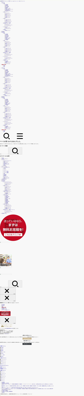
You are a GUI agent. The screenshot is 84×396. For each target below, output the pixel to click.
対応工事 (3, 2)
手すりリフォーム (8, 15)
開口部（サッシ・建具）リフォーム (9, 209)
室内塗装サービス (6, 163)
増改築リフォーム (8, 61)
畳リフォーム (2, 379)
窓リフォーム (7, 53)
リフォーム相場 (6, 172)
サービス (3, 159)
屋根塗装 (6, 5)
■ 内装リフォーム (3, 370)
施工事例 (3, 32)
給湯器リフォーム (8, 51)
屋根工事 (2, 356)
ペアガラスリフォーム (8, 54)
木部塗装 (6, 202)
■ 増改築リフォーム (3, 368)
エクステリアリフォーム (7, 160)
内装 (4, 40)
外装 (4, 3)
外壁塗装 (6, 4)
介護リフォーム (7, 16)
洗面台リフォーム (8, 22)
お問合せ (3, 392)
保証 (4, 65)
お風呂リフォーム (8, 20)
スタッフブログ (4, 166)
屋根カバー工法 (7, 8)
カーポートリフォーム (8, 58)
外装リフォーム (6, 194)
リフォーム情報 (6, 171)
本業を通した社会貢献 (5, 383)
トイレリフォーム (8, 19)
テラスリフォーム (8, 28)
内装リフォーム (6, 161)
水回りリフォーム (6, 164)
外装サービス (6, 162)
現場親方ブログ (4, 213)
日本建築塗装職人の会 (9, 328)
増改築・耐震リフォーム (7, 191)
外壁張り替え (7, 38)
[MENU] (19, 139)
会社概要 (3, 382)
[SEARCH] (6, 139)
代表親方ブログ (4, 179)
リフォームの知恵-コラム (6, 167)
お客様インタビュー (5, 158)
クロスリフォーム (8, 13)
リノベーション (7, 63)
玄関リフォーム (7, 27)
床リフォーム (7, 41)
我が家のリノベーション (9, 76)
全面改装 (6, 126)
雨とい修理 (7, 6)
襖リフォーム (2, 380)
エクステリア (6, 26)
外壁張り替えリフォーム (9, 9)
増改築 (5, 29)
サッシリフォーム (8, 25)
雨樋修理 (6, 203)
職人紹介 (3, 31)
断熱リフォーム (7, 14)
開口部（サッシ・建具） (7, 52)
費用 (4, 66)
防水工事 (2, 353)
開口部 (5, 165)
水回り (5, 18)
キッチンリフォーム (8, 21)
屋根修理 (6, 7)
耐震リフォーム (7, 30)
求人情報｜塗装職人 (5, 390)
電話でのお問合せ (27, 338)
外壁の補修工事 (7, 10)
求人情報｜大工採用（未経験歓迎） (7, 391)
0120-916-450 (7, 333)
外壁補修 (6, 39)
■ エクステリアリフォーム (4, 365)
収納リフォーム (7, 17)
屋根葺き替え (7, 201)
